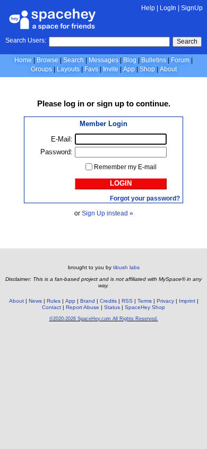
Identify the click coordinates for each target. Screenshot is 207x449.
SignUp (192, 8)
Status (112, 307)
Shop (147, 69)
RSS (127, 301)
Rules (54, 301)
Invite (110, 69)
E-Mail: (62, 139)
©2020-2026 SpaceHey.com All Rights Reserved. (103, 318)
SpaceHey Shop (145, 307)
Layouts (68, 69)
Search (187, 41)
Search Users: (25, 40)
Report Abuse (82, 307)
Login (121, 183)
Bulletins (153, 60)
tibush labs (126, 267)
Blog (129, 60)
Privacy (165, 301)
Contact (51, 307)
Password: (56, 152)
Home (23, 60)
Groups (41, 69)
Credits (108, 301)
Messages (103, 60)
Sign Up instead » (107, 213)
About (168, 69)
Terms (144, 301)
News (35, 301)
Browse (47, 60)
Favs (91, 69)
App (129, 69)
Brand (87, 301)
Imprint (187, 301)
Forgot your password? (145, 198)
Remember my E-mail (125, 167)
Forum (180, 60)
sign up (110, 103)
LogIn (168, 8)
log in (74, 103)
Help (148, 8)
